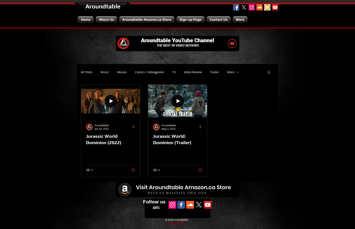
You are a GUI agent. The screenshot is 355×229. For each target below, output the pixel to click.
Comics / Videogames (149, 72)
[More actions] (134, 126)
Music (105, 72)
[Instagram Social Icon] (252, 7)
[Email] (267, 7)
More (230, 72)
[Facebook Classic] (181, 205)
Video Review (193, 72)
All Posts (86, 72)
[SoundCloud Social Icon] (259, 7)
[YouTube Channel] (275, 7)
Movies (122, 72)
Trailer (214, 72)
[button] (269, 73)
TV (174, 72)
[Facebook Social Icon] (236, 7)
